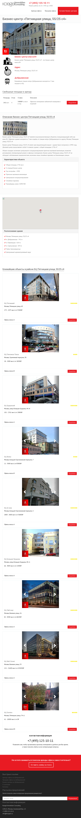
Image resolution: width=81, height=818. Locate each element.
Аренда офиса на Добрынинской (13, 777)
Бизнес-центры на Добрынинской (13, 782)
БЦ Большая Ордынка (12, 559)
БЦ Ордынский (9, 406)
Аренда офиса (36, 11)
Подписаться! (73, 798)
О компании (6, 784)
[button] (25, 287)
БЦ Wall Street (9, 661)
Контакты (5, 787)
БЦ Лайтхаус (9, 610)
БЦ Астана (8, 508)
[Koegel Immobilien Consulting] (14, 4)
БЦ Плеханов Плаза (11, 354)
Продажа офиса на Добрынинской (14, 780)
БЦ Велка (7, 457)
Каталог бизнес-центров (68, 11)
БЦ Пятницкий (9, 303)
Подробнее (72, 103)
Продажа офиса (50, 11)
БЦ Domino (8, 712)
